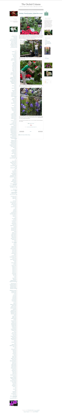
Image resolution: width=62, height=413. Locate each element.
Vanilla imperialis (14, 391)
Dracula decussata (14, 149)
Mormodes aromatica (14, 246)
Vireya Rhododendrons (13, 393)
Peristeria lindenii (14, 297)
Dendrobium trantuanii (13, 143)
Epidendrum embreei (14, 156)
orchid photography (14, 273)
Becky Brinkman (47, 58)
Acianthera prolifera (14, 51)
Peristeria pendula (14, 298)
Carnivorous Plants (14, 85)
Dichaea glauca (14, 147)
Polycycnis (15, 331)
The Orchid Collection (47, 41)
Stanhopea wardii (14, 373)
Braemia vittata (14, 75)
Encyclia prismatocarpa (13, 155)
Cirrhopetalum (14, 101)
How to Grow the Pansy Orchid (13, 194)
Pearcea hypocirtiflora (13, 292)
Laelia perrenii (14, 210)
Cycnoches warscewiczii (13, 120)
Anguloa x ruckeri (14, 69)
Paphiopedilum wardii (13, 291)
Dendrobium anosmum (13, 126)
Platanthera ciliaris (14, 316)
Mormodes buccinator (13, 247)
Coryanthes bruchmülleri (13, 114)
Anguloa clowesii (14, 63)
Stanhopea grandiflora (13, 364)
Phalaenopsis (14, 303)
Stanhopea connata (14, 357)
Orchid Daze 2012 (14, 266)
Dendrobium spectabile (13, 141)
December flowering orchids (13, 124)
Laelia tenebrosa (14, 216)
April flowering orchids (13, 72)
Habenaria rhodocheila (13, 181)
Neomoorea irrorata (14, 252)
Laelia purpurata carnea (13, 212)
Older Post (40, 131)
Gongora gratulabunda (13, 173)
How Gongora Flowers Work (14, 47)
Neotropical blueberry (13, 253)
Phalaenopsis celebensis (13, 306)
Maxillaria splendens (14, 237)
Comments (46, 82)
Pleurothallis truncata (14, 330)
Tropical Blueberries (14, 385)
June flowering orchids (13, 206)
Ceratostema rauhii (14, 98)
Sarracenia (15, 340)
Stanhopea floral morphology (13, 360)
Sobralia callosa (14, 351)
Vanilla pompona (14, 392)
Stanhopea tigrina (14, 372)
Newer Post (22, 131)
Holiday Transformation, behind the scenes (31, 13)
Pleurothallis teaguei (14, 326)
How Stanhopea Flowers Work (13, 44)
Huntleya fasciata (14, 197)
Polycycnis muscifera (14, 333)
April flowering (14, 71)
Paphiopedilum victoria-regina (13, 290)
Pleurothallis (14, 319)
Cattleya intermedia (14, 90)
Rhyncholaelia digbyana (13, 338)
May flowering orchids (13, 238)
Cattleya (15, 89)
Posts (46, 81)
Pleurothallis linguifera (13, 324)
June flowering (14, 205)
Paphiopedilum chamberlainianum (13, 281)
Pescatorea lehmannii (14, 299)
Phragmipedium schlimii (13, 313)
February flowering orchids (13, 162)
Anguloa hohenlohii (14, 65)
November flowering (14, 255)
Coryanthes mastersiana (13, 118)
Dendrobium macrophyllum (13, 134)
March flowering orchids (13, 225)
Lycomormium (14, 219)
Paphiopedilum (14, 279)
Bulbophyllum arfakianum (13, 77)
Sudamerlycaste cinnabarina (13, 377)
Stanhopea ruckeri (14, 371)
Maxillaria (15, 231)
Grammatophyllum (14, 174)
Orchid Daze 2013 (14, 267)
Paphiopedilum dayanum (13, 283)
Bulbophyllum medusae (13, 82)
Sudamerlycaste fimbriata (13, 378)
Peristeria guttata (14, 296)
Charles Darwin (14, 100)
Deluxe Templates (35, 411)
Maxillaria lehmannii (14, 233)
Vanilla (15, 390)
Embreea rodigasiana (14, 153)
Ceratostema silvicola (14, 99)
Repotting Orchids (14, 337)
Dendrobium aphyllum (13, 127)
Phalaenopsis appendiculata (13, 304)
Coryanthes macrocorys (13, 117)
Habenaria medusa (14, 180)
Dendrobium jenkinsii (13, 133)
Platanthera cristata (14, 317)
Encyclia (15, 154)
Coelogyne (15, 106)
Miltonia (15, 240)
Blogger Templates (26, 411)
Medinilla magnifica (14, 239)
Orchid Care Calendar (13, 265)
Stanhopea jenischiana (13, 366)
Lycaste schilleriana (14, 218)
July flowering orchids (13, 204)
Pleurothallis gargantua (13, 323)
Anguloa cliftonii (14, 62)
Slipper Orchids (14, 346)
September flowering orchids (13, 345)
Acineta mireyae (14, 55)
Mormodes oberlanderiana (13, 248)
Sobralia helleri (14, 352)
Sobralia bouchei (14, 350)
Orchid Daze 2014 (14, 268)
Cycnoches (15, 119)
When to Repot (15, 37)
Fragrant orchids (14, 164)
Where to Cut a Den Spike (14, 41)
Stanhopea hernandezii (13, 365)
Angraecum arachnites (13, 58)
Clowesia (15, 104)
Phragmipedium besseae (13, 310)
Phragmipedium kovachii (13, 312)
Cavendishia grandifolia (13, 92)
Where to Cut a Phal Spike (14, 42)
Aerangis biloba (14, 56)
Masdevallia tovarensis (13, 230)
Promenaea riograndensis (13, 336)
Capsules (15, 84)
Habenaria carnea (14, 179)
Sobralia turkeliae (14, 353)
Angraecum (15, 57)
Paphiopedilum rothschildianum (13, 288)
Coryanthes (14, 112)
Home (30, 131)
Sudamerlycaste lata (14, 379)
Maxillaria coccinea (14, 232)
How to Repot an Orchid (14, 36)
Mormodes (15, 245)
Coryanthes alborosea (14, 113)
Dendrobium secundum (13, 140)
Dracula (15, 148)
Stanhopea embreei (14, 359)
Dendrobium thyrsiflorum (13, 142)
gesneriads (15, 169)
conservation (14, 111)
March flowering (14, 224)
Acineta (15, 52)
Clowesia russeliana (14, 105)
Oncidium (15, 261)
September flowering (14, 344)
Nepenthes (15, 254)
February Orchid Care (13, 163)
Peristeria (15, 293)
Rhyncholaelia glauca (14, 339)
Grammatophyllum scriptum (13, 175)
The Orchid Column (31, 4)
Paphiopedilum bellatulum (13, 280)
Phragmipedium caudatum (13, 311)
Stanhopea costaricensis (13, 358)
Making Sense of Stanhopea (14, 43)
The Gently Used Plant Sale (13, 380)
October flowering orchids (13, 259)
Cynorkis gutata (14, 121)
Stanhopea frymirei (14, 363)
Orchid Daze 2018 (14, 272)
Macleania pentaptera (14, 223)
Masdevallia (15, 226)
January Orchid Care (14, 203)
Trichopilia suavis (14, 384)
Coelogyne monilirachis (13, 107)
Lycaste (15, 217)
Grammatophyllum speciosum (13, 176)
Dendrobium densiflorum (13, 131)
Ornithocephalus (14, 274)
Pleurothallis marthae (14, 325)
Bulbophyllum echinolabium (13, 78)
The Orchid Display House (48, 42)
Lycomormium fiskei (14, 220)
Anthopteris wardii (14, 70)
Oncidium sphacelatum (13, 262)
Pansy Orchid (14, 275)
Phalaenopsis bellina (14, 305)
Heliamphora (14, 182)
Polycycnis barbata (14, 332)
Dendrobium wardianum (13, 146)
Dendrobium (14, 125)
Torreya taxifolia (14, 383)
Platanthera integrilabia (13, 318)
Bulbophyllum (14, 76)
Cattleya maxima (14, 91)
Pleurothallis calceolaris (13, 320)
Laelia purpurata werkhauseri (13, 213)
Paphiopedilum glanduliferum (13, 284)
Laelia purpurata (14, 211)
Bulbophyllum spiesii (14, 83)
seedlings (15, 343)
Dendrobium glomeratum (13, 132)
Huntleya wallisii (14, 198)
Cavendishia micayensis (13, 95)
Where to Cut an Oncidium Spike (13, 40)
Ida (15, 199)
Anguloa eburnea (14, 64)
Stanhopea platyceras (14, 370)
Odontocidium (14, 260)
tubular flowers (14, 386)
